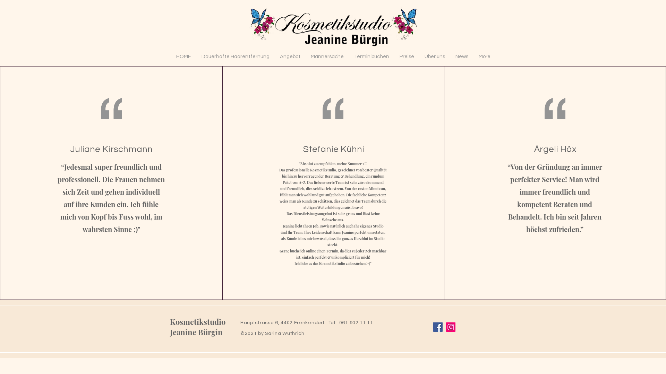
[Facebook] (438, 327)
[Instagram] (450, 327)
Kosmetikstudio (197, 322)
